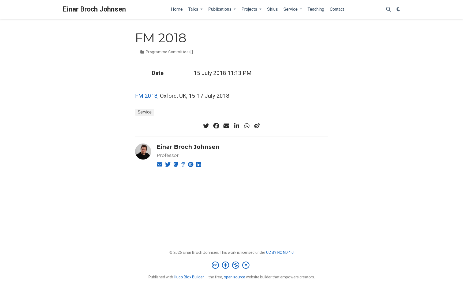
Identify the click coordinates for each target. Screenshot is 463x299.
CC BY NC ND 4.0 (280, 252)
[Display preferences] (398, 9)
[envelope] (226, 126)
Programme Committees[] (169, 52)
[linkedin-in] (237, 126)
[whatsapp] (247, 126)
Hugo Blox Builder (189, 277)
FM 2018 (146, 96)
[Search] (388, 9)
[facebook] (216, 126)
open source (234, 277)
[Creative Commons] (232, 265)
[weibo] (257, 126)
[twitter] (206, 126)
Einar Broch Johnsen (94, 9)
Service (145, 112)
